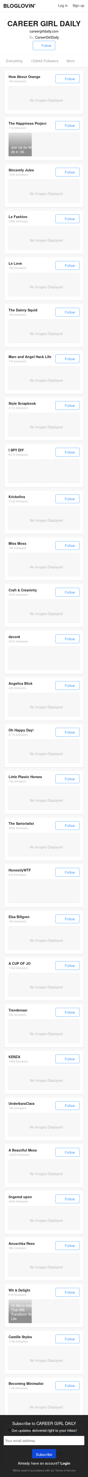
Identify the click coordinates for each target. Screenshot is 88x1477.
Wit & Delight (19, 1290)
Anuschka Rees (22, 1243)
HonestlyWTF (20, 870)
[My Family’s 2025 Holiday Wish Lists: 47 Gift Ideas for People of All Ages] (67, 1311)
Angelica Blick (21, 683)
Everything (14, 60)
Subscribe (44, 1454)
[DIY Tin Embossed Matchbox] (20, 891)
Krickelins (17, 496)
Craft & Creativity (23, 590)
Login (65, 1463)
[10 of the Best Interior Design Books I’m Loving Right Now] (43, 1311)
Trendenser (18, 1010)
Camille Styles (20, 1336)
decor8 (14, 636)
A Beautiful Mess (23, 1150)
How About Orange (24, 76)
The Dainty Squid (23, 310)
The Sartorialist (21, 823)
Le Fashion (18, 216)
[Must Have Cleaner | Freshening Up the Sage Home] (20, 471)
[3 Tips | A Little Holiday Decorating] (43, 471)
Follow (46, 45)
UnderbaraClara (21, 1103)
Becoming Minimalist (26, 1383)
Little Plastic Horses (25, 776)
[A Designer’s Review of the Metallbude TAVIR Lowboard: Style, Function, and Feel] (67, 658)
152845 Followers (44, 60)
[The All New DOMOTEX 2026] (20, 658)
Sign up (78, 5)
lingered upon (20, 1196)
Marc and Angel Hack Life (30, 356)
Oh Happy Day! (21, 730)
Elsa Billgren (19, 916)
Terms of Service (65, 1470)
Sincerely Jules (21, 169)
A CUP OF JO (20, 963)
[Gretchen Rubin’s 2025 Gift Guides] (67, 144)
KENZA (14, 1056)
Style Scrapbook (22, 403)
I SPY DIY (16, 450)
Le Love (15, 263)
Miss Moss (17, 543)
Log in (63, 5)
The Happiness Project (27, 123)
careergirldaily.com (44, 31)
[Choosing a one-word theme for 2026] (43, 144)
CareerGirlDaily (47, 37)
